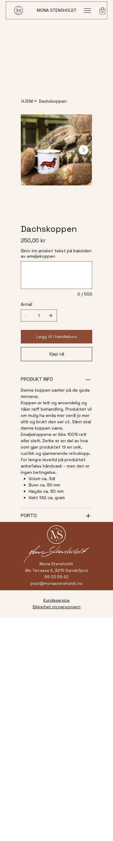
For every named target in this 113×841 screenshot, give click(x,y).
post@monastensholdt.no (56, 583)
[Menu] (87, 10)
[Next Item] (83, 150)
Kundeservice (56, 600)
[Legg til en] (51, 315)
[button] (102, 10)
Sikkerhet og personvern (56, 607)
